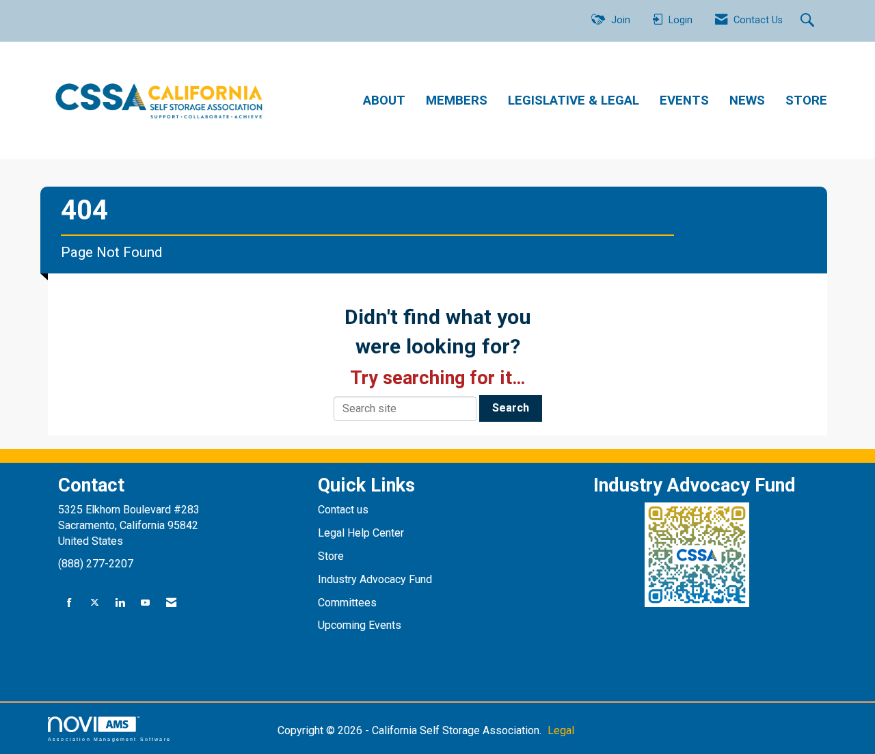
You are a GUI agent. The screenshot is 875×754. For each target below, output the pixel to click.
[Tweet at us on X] (94, 603)
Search (510, 407)
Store (332, 556)
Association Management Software (109, 739)
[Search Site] (809, 21)
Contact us (344, 509)
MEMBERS (456, 100)
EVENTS (684, 100)
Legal (561, 730)
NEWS (747, 100)
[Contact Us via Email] (171, 603)
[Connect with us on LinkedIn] (120, 603)
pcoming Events (364, 625)
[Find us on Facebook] (69, 603)
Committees (347, 602)
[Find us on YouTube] (145, 603)
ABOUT (384, 100)
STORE (806, 100)
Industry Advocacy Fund (375, 579)
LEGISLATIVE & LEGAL (573, 100)
